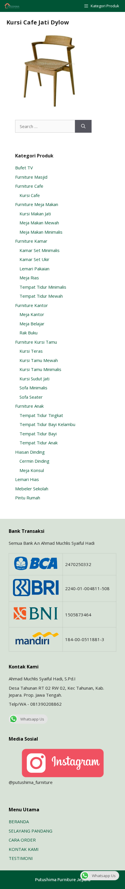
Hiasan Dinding (30, 452)
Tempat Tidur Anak (38, 443)
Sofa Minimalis (33, 388)
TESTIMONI (21, 858)
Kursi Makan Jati (35, 214)
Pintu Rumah (27, 498)
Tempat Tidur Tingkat (41, 415)
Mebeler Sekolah (31, 488)
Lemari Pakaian (34, 269)
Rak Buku (28, 333)
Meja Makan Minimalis (41, 232)
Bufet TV (24, 168)
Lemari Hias (27, 479)
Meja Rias (29, 278)
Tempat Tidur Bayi (38, 433)
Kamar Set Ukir (34, 259)
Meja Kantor (31, 314)
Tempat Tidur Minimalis (42, 287)
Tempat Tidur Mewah (41, 296)
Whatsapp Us (32, 719)
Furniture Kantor (31, 305)
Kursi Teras (31, 351)
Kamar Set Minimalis (39, 250)
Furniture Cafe (29, 186)
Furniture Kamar (31, 241)
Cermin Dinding (34, 461)
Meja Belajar (31, 324)
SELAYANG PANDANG (30, 831)
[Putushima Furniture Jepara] (12, 6)
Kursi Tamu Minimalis (40, 369)
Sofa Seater (31, 397)
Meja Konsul (31, 470)
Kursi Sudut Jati (34, 378)
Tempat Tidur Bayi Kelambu (47, 424)
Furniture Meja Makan (36, 204)
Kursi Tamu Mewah (38, 360)
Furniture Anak (29, 406)
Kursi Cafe (29, 195)
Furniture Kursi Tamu (36, 342)
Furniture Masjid (31, 177)
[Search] (83, 126)
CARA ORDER (22, 840)
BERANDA (19, 821)
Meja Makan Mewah (39, 223)
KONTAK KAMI (24, 849)
